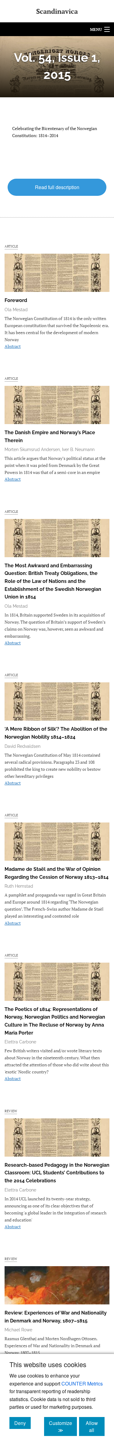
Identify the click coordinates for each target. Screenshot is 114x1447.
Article (11, 246)
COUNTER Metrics (82, 1383)
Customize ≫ (63, 1426)
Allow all (95, 1426)
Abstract (13, 346)
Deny (22, 1422)
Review (11, 1111)
